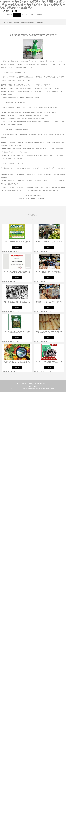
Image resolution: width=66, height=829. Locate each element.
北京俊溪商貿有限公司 (9, 11)
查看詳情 (17, 247)
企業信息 (32, 15)
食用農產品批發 (27, 388)
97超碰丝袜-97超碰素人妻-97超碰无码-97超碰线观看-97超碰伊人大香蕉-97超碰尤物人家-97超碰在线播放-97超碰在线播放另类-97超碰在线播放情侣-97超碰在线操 (32, 4)
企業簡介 (9, 15)
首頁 (3, 15)
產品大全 (17, 15)
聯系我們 (24, 15)
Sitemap (58, 388)
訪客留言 (39, 15)
